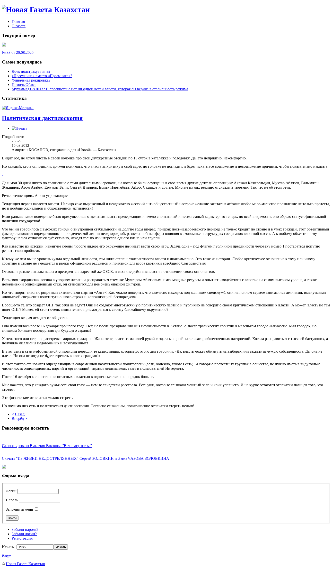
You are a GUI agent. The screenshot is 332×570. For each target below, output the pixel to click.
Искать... (9, 547)
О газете (19, 26)
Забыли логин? (24, 534)
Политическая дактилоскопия (42, 118)
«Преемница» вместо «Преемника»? (42, 76)
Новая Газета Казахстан (25, 564)
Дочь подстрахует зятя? (31, 71)
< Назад (18, 414)
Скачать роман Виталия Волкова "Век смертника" (47, 446)
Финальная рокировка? (31, 80)
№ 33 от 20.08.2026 (18, 52)
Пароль (12, 500)
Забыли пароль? (25, 529)
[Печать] (19, 128)
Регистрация (22, 538)
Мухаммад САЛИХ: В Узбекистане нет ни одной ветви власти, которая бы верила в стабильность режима (100, 89)
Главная (18, 21)
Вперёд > (19, 418)
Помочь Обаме (24, 85)
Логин (11, 491)
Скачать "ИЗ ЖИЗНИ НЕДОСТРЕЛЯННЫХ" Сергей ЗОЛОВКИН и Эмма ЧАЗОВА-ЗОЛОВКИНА (85, 458)
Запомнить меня (19, 509)
